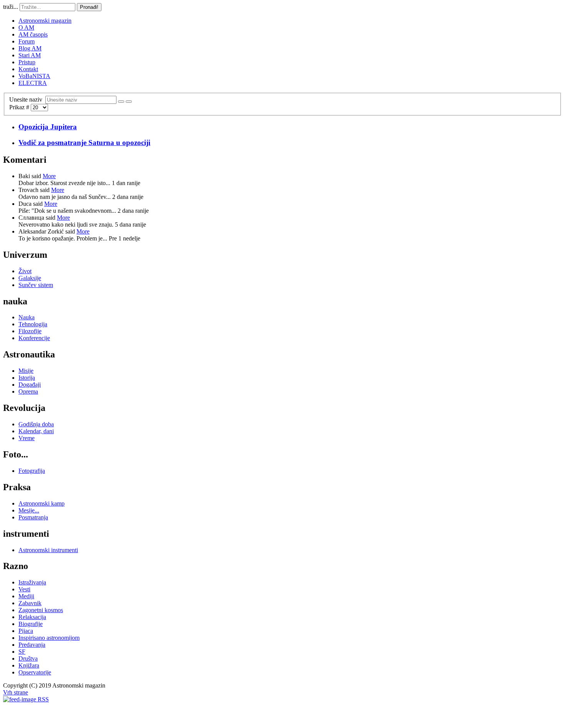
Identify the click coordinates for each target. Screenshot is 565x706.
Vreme (26, 438)
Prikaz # (20, 107)
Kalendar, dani (36, 431)
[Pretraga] (121, 101)
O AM (26, 27)
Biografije (30, 624)
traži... (10, 6)
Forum (26, 41)
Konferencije (34, 338)
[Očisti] (129, 101)
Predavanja (31, 644)
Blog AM (30, 48)
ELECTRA (32, 83)
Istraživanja (32, 582)
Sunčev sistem (35, 285)
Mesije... (28, 510)
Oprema (28, 391)
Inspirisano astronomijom (49, 637)
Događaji (29, 384)
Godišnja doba (36, 424)
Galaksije (29, 278)
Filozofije (30, 331)
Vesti (24, 589)
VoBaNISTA (34, 76)
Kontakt (28, 69)
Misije (25, 370)
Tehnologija (32, 324)
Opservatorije (34, 672)
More (49, 176)
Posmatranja (33, 517)
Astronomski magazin (44, 20)
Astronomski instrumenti (48, 550)
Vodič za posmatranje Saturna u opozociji (84, 143)
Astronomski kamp (41, 503)
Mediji (26, 596)
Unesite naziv (27, 99)
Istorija (26, 377)
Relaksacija (32, 617)
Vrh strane (15, 692)
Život (25, 271)
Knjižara (28, 665)
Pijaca (25, 631)
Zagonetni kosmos (40, 610)
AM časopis (33, 34)
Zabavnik (30, 603)
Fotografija (31, 470)
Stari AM (29, 55)
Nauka (26, 317)
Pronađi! (89, 7)
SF (21, 651)
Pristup (26, 62)
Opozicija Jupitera (47, 127)
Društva (28, 658)
